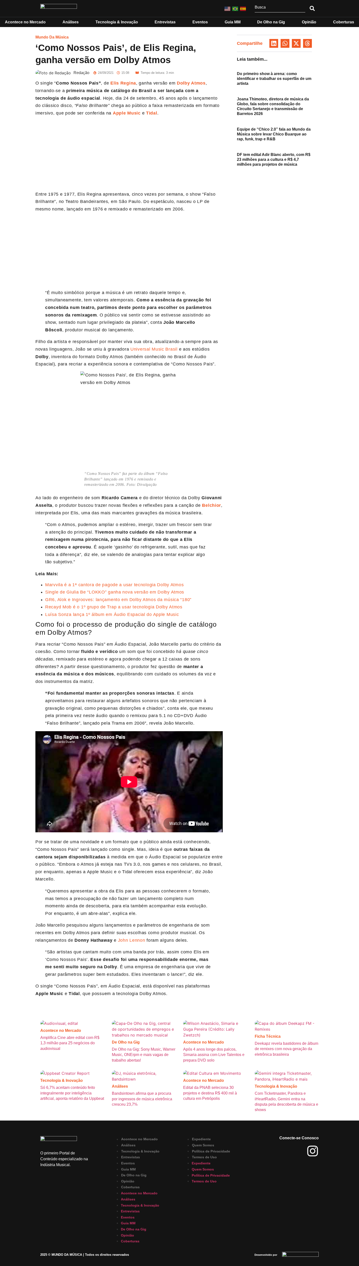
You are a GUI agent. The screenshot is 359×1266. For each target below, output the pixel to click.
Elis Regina (123, 83)
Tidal (151, 113)
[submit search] (312, 8)
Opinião (127, 1181)
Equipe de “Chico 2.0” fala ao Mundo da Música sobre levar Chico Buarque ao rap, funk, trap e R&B (274, 134)
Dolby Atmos (191, 83)
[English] (227, 8)
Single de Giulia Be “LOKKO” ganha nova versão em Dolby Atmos (114, 592)
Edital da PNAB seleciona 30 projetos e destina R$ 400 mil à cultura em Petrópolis (210, 1093)
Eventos (128, 1163)
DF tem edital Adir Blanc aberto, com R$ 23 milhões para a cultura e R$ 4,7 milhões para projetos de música (273, 159)
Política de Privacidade (211, 1151)
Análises (120, 1086)
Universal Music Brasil (153, 349)
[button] (273, 43)
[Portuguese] (235, 8)
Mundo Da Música (52, 37)
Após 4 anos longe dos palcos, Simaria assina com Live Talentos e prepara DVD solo (213, 1054)
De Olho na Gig (126, 1042)
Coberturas (130, 1187)
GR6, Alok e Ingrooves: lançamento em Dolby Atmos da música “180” (118, 599)
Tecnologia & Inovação (61, 1080)
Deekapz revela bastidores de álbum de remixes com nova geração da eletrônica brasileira (286, 1048)
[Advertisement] (129, 154)
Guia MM (128, 1169)
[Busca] (280, 8)
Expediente (201, 1139)
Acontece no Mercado (60, 1030)
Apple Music (127, 113)
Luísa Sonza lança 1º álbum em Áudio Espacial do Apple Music (112, 614)
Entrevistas (130, 1157)
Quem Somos (203, 1145)
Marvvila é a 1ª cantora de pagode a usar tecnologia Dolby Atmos (114, 584)
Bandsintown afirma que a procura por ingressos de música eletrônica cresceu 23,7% (142, 1098)
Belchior (211, 505)
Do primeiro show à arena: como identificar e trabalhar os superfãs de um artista (274, 79)
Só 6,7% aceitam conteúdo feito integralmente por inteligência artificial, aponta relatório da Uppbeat (72, 1093)
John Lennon (131, 940)
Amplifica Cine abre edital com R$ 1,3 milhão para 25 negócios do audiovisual (69, 1043)
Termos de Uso (204, 1157)
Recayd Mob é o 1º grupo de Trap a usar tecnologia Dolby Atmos (113, 606)
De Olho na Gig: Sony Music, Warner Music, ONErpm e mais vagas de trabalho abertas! (143, 1054)
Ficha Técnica (268, 1036)
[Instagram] (312, 1151)
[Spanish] (243, 8)
